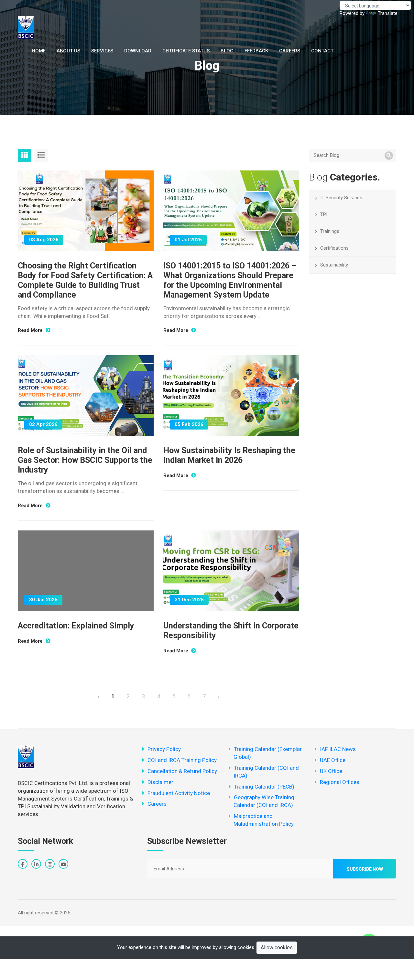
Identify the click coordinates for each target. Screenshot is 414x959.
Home (39, 51)
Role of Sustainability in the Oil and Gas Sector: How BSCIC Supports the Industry (85, 460)
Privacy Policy (164, 749)
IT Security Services (341, 198)
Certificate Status (186, 51)
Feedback (256, 51)
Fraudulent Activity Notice (178, 793)
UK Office (331, 771)
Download (137, 51)
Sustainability (334, 265)
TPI (323, 214)
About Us (68, 51)
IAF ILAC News (338, 749)
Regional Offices (339, 782)
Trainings (329, 231)
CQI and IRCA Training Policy (182, 760)
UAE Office (332, 760)
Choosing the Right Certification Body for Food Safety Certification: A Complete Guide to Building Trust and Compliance (85, 280)
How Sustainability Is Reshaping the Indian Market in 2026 (229, 455)
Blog (227, 51)
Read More (31, 330)
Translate (388, 13)
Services (102, 51)
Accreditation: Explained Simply (76, 625)
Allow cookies (277, 947)
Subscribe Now (365, 869)
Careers (289, 51)
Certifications (334, 248)
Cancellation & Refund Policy (182, 771)
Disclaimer (160, 782)
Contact (322, 51)
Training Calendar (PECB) (264, 786)
